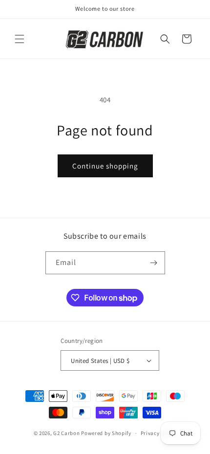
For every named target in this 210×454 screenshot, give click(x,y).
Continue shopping (105, 165)
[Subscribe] (154, 262)
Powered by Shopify (106, 433)
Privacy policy (159, 433)
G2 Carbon (66, 433)
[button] (19, 39)
